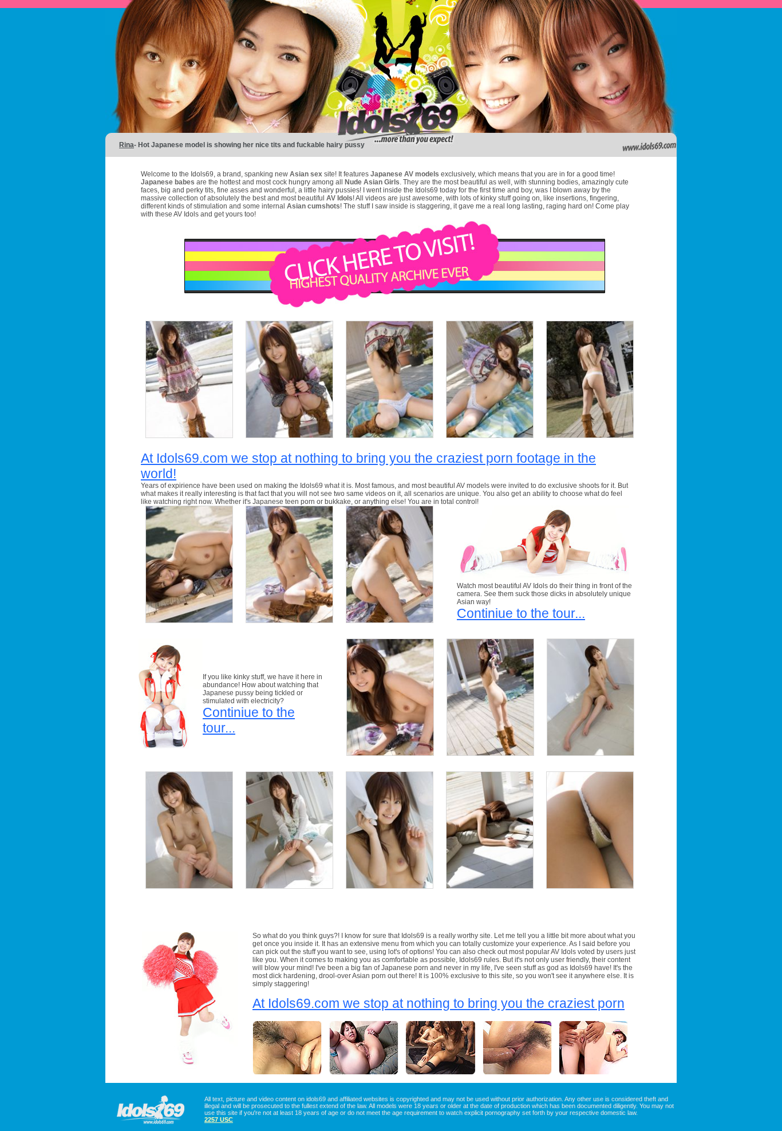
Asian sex (307, 174)
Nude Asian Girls (372, 182)
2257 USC (218, 1119)
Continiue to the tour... (521, 613)
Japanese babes (168, 182)
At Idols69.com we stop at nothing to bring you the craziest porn (438, 1003)
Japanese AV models (404, 174)
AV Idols (339, 198)
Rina (126, 145)
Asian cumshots (313, 206)
